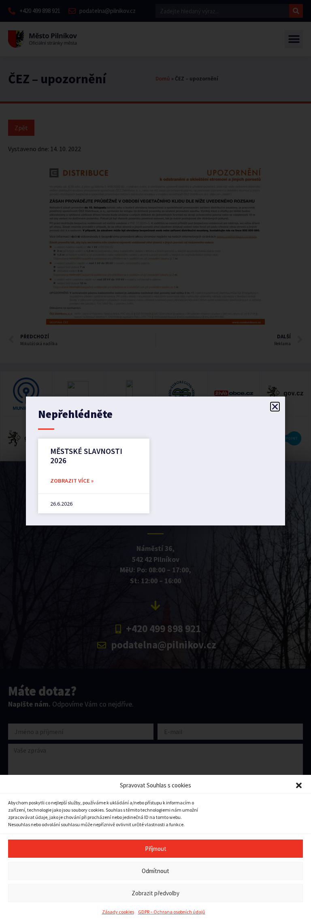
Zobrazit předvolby (155, 893)
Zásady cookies (118, 912)
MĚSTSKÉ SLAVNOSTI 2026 (86, 455)
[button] (299, 785)
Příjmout (155, 848)
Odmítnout (155, 871)
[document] (155, 461)
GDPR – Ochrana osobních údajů (171, 912)
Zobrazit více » (72, 480)
